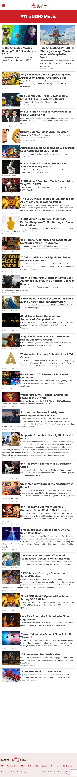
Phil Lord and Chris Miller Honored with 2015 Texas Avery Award (44, 165)
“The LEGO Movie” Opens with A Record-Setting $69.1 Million (46, 598)
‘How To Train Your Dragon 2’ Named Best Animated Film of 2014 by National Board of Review (47, 281)
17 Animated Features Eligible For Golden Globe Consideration (45, 259)
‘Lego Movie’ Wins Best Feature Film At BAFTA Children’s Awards (44, 338)
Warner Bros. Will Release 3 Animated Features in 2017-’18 (44, 396)
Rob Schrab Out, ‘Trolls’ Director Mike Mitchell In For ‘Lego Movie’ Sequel (44, 97)
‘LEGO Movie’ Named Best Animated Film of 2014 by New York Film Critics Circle (47, 300)
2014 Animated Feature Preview (40, 654)
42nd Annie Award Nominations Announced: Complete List (40, 318)
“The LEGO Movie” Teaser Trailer (41, 671)
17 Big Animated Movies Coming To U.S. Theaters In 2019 (19, 51)
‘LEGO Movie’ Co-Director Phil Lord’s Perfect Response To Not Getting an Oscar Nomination (46, 222)
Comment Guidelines (51, 766)
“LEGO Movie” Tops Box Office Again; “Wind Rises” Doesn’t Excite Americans (45, 557)
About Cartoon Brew (9, 766)
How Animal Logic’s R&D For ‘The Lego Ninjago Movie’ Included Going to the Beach (57, 52)
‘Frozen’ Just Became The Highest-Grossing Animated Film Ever (42, 414)
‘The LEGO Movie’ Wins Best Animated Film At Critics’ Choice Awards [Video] (47, 200)
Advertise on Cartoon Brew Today (13, 772)
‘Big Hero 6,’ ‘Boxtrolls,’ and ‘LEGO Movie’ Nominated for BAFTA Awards (46, 241)
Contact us (67, 766)
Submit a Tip (33, 766)
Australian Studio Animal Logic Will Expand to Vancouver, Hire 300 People (47, 149)
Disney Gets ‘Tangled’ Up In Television (44, 131)
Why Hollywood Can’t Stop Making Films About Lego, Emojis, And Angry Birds (45, 76)
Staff (23, 766)
